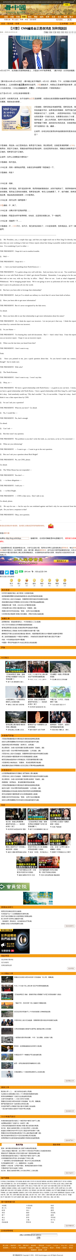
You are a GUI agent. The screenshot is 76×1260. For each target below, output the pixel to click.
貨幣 (52, 1188)
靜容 (27, 1217)
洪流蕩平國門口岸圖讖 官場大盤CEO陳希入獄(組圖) (18, 1106)
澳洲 (47, 1194)
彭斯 (6, 1186)
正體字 (68, 852)
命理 (39, 730)
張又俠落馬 (5, 962)
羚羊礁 (42, 852)
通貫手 (35, 730)
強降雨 (24, 875)
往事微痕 (8, 1188)
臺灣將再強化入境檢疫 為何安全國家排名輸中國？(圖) (20, 631)
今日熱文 (5, 658)
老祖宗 (57, 704)
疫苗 (35, 1183)
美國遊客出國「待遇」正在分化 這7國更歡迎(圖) (19, 605)
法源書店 (31, 1248)
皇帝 (15, 1197)
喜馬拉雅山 (11, 730)
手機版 (46, 32)
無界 (45, 1250)
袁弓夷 (19, 1183)
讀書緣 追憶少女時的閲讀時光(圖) (12, 923)
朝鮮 (29, 1188)
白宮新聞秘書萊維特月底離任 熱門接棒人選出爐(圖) (20, 773)
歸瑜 (52, 1208)
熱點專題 (5, 956)
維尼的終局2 (40, 707)
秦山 (3, 1217)
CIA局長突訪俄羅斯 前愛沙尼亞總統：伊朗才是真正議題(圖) (23, 614)
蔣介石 (65, 1194)
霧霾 (58, 1190)
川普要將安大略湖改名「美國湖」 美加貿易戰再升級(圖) (21, 762)
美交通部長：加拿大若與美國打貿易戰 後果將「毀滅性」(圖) (23, 748)
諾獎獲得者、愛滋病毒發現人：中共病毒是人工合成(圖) (21, 622)
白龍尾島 (46, 1192)
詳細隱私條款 (45, 4)
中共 (51, 1183)
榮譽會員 (65, 548)
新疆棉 (8, 1183)
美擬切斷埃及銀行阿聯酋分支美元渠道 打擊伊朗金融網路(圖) (23, 602)
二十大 (39, 679)
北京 (30, 1190)
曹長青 (28, 1222)
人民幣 (56, 1188)
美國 (24, 17)
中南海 (35, 1186)
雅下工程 (10, 682)
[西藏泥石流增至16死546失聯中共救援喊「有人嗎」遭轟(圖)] (7, 977)
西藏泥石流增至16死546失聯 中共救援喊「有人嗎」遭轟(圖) (34, 977)
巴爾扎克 (61, 730)
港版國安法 (24, 1183)
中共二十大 (33, 679)
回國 (27, 1194)
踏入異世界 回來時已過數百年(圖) (12, 919)
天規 (53, 704)
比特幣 (60, 1188)
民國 (50, 1194)
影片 (71, 17)
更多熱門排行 (70, 1140)
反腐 (58, 1186)
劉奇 (9, 1197)
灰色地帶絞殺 (48, 875)
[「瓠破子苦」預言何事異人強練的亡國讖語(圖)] (7, 1003)
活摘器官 (21, 1192)
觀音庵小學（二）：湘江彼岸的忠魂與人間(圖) (16, 1091)
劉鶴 (18, 1186)
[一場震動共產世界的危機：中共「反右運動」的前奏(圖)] (7, 1037)
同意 (66, 4)
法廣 (19, 1188)
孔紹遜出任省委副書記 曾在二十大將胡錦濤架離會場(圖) (19, 1094)
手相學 (43, 730)
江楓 (27, 1220)
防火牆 (68, 1190)
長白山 (41, 1192)
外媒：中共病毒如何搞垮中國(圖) (13, 639)
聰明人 (10, 704)
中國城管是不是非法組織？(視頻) (12, 1168)
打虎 (61, 1186)
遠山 (27, 1210)
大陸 (12, 17)
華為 (54, 1183)
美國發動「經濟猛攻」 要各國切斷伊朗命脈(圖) (18, 782)
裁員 (9, 852)
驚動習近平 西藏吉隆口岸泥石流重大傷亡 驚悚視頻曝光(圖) (20, 1153)
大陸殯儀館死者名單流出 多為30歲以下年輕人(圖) (17, 1158)
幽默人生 (27, 1197)
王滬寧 (22, 1186)
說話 (61, 704)
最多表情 (56, 1145)
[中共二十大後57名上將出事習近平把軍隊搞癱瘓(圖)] (7, 986)
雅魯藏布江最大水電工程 (21, 682)
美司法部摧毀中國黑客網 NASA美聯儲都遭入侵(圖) (20, 756)
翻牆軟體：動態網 (36, 1250)
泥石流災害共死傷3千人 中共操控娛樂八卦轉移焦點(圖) (32, 1011)
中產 (15, 1190)
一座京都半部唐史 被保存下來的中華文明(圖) (16, 1109)
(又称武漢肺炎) (10, 1181)
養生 (58, 1197)
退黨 (32, 1183)
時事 (21, 19)
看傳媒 (58, 1248)
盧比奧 (25, 1181)
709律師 (3, 1192)
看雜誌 (38, 1248)
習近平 (60, 1181)
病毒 (28, 1181)
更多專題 (71, 968)
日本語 (71, 1245)
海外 (39, 1194)
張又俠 (64, 1181)
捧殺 (56, 730)
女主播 (73, 1192)
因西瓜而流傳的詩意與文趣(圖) (11, 911)
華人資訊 (15, 19)
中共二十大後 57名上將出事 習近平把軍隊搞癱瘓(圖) (31, 986)
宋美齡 (70, 1194)
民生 (36, 1194)
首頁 (6, 17)
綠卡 (33, 1194)
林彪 (6, 1197)
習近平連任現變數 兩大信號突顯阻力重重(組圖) (16, 916)
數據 (65, 679)
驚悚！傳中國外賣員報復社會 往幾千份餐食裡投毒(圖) (19, 1148)
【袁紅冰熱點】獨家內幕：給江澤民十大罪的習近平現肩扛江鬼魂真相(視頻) (26, 1151)
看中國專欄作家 (8, 1202)
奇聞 (65, 17)
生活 (59, 17)
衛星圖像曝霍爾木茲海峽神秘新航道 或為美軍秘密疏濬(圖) (22, 596)
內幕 (39, 1186)
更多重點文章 (70, 1081)
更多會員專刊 (70, 926)
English (48, 1245)
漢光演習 (39, 1181)
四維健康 (5, 1222)
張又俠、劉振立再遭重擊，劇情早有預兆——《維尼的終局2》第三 (37, 702)
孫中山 (61, 1194)
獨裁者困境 (57, 875)
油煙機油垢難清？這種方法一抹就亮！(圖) (15, 1123)
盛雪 (27, 1215)
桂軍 (54, 1194)
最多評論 (19, 1145)
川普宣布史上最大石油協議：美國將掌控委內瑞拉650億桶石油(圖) (25, 599)
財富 (12, 1190)
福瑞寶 (64, 1248)
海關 (17, 1194)
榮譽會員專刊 (7, 907)
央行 (40, 1188)
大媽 (37, 1190)
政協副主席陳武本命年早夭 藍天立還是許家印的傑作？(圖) (20, 1130)
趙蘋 (52, 1215)
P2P (55, 1190)
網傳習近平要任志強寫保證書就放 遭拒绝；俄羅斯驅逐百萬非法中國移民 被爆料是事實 (32, 634)
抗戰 (57, 1194)
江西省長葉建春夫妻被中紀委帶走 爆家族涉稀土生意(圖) (32, 1029)
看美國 (10, 24)
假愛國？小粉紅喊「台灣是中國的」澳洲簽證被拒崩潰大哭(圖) (21, 1165)
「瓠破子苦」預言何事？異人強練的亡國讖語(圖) (30, 1003)
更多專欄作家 (70, 1225)
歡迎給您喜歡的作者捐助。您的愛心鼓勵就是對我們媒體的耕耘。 (23, 526)
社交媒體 (23, 1188)
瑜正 (3, 1220)
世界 (47, 17)
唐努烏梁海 (36, 1192)
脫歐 (37, 1188)
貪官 (49, 1186)
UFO (48, 1183)
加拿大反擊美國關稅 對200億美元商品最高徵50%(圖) (20, 742)
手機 (38, 1197)
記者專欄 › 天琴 (67, 24)
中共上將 (48, 679)
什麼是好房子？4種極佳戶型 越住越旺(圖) (28, 1055)
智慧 (32, 1197)
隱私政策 (41, 1245)
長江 (12, 1183)
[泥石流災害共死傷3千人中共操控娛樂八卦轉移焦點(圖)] (7, 1011)
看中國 (6, 533)
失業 (53, 827)
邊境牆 (2, 1186)
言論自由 (67, 1192)
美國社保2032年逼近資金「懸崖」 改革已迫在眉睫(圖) (21, 611)
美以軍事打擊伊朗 (7, 959)
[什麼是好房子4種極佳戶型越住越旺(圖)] (7, 1055)
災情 (62, 679)
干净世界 (13, 1248)
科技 (26, 19)
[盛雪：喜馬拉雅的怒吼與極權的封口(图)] (7, 1063)
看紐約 (52, 1248)
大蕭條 (13, 852)
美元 (49, 1188)
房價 (40, 1190)
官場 (18, 17)
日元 (67, 1188)
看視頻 (71, 1248)
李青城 (53, 1217)
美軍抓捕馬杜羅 (6, 965)
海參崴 (19, 1190)
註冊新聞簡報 (7, 1231)
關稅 (71, 1183)
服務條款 (33, 1245)
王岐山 (63, 1183)
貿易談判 (14, 1186)
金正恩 (31, 99)
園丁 (3, 1215)
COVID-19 (33, 1181)
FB (27, 1188)
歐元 (64, 1188)
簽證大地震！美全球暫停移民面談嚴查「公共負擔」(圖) (21, 750)
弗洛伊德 (44, 1183)
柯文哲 (39, 1183)
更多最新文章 (70, 1111)
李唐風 (53, 1212)
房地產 (2, 1190)
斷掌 (31, 730)
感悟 (35, 1197)
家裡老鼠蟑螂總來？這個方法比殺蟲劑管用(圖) (16, 1096)
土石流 (22, 730)
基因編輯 (63, 1190)
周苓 (3, 1212)
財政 (9, 1190)
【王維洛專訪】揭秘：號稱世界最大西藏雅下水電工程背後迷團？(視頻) (37, 994)
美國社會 (7, 19)
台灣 (23, 1190)
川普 (39, 85)
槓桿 (46, 1188)
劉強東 (34, 1190)
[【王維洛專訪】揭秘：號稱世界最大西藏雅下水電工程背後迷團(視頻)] (7, 994)
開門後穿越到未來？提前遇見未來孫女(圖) (15, 1104)
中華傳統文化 (61, 852)
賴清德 (20, 1181)
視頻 (3, 805)
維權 (71, 1190)
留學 (14, 1194)
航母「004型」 (35, 852)
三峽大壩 (3, 1183)
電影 (45, 707)
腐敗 (55, 1186)
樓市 (6, 1190)
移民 (8, 1194)
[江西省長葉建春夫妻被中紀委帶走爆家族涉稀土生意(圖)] (7, 1029)
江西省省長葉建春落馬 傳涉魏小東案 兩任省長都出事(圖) (19, 1125)
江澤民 (26, 1186)
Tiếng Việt (64, 1245)
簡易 (52, 1205)
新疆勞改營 (61, 1192)
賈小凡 (4, 1208)
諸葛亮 (19, 1197)
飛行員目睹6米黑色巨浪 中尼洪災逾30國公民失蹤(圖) (18, 1135)
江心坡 (51, 1192)
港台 (30, 17)
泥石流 (59, 679)
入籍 (30, 1194)
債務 (43, 1188)
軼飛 (3, 1210)
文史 (53, 17)
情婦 (52, 1186)
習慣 (13, 704)
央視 (2, 1194)
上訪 (7, 1192)
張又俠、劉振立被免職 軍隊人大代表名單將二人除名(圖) (19, 1128)
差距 (17, 704)
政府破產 (25, 852)
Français (55, 1245)
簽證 (23, 1194)
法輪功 (11, 1192)
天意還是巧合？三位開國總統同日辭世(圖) (15, 914)
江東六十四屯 (28, 1192)
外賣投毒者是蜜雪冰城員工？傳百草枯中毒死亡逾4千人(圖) (20, 1121)
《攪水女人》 (68, 730)
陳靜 (27, 1212)
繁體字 (54, 852)
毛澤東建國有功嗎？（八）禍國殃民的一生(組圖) (17, 1163)
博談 (36, 17)
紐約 (41, 17)
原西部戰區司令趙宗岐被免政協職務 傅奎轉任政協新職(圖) (20, 1138)
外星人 (48, 1197)
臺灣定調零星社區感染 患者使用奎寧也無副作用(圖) (20, 628)
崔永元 (31, 1186)
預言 (42, 875)
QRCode (27, 571)
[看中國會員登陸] (15, 887)
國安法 (51, 1181)
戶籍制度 (58, 827)
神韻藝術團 (22, 1248)
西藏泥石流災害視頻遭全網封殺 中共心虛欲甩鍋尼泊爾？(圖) (21, 1133)
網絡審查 (15, 1192)
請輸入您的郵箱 (25, 1235)
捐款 (19, 1245)
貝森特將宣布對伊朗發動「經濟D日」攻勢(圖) (18, 745)
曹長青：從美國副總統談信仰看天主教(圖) (28, 1046)
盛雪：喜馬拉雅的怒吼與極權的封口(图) (27, 1063)
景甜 (53, 730)
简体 (50, 32)
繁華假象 (19, 852)
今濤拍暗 (29, 1205)
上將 (43, 679)
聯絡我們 (13, 1245)
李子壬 (53, 1220)
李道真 (28, 1208)
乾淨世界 (33, 707)
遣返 (20, 1194)
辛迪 (52, 1222)
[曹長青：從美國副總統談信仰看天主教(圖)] (7, 1046)
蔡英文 (26, 1190)
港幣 (70, 1188)
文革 (55, 1197)
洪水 (15, 1183)
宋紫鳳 (4, 1205)
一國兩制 (3, 1188)
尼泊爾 (54, 679)
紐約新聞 (33, 19)
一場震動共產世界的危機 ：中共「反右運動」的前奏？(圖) (33, 1037)
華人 (5, 1194)
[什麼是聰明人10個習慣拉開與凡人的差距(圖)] (7, 1072)
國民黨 (44, 1181)
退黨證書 (45, 1248)
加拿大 (33, 1188)
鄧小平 (2, 1197)
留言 (58, 32)
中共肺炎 (3, 1181)
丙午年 (29, 875)
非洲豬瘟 (48, 1190)
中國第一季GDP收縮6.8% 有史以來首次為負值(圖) (19, 642)
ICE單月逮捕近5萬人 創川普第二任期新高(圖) (18, 593)
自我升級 (21, 704)
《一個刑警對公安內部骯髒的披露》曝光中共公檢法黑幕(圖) (21, 1161)
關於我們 (26, 1245)
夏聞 (52, 1210)
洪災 (33, 875)
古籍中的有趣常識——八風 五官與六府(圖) (15, 1099)
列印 (62, 32)
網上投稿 (5, 1245)
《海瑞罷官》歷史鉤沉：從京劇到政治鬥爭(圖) (16, 921)
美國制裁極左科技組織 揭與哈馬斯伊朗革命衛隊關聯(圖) (21, 791)
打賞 (54, 32)
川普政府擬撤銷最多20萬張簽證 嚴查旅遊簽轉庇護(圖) (21, 739)
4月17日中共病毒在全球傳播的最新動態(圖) (17, 625)
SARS (55, 1192)
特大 (66, 32)
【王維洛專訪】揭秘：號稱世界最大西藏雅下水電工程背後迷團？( (15, 676)
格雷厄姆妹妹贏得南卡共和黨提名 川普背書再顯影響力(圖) (22, 759)
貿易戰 (56, 1181)
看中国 (16, 9)
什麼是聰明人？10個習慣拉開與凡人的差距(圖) (29, 1072)
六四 (29, 1183)
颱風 (20, 875)
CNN (72, 145)
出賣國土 (69, 1181)
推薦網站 (6, 1248)
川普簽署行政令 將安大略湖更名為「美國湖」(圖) (19, 608)
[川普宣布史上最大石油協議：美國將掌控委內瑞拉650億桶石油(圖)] (7, 1020)
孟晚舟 (67, 1183)
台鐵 (47, 1181)
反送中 (46, 1186)
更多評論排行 (70, 1173)
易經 (23, 1197)
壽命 (52, 1197)
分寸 (64, 704)
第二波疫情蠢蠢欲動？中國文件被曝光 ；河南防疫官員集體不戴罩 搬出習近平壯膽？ (31, 636)
